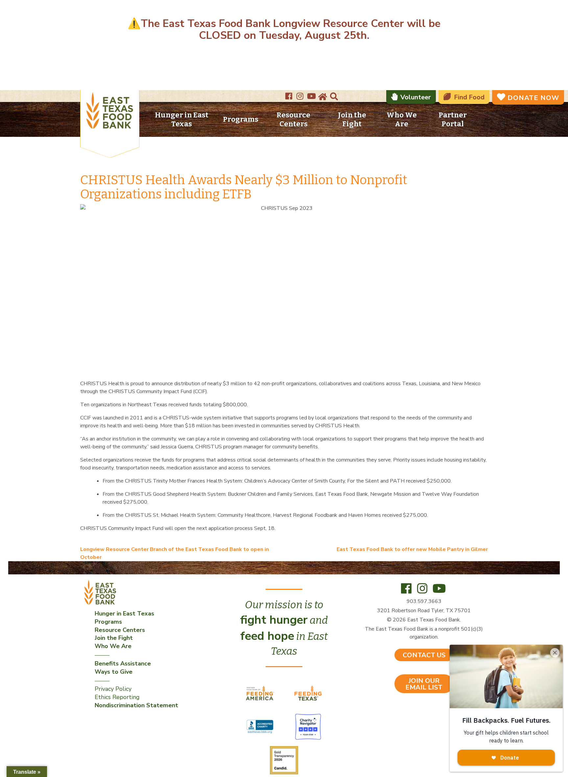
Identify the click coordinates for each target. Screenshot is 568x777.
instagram (301, 94)
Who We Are (402, 120)
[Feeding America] (261, 692)
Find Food (469, 97)
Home (322, 96)
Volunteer (415, 97)
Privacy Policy (113, 689)
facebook (290, 94)
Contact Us (424, 655)
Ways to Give (113, 672)
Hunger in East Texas (181, 120)
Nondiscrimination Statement (136, 705)
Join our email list (423, 684)
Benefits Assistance (123, 663)
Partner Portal (452, 120)
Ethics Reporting (117, 697)
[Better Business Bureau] (261, 726)
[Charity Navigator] (308, 726)
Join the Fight (352, 120)
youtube (312, 94)
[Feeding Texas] (308, 692)
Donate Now (533, 97)
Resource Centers (293, 120)
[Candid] (284, 760)
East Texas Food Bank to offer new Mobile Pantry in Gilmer (412, 549)
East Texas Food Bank (110, 111)
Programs (240, 119)
